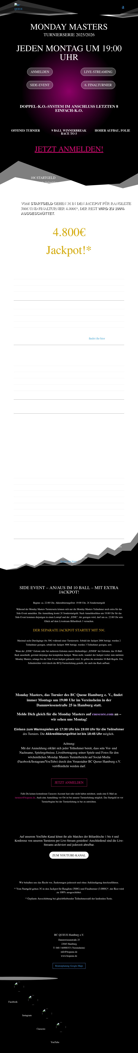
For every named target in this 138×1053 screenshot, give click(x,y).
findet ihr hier (97, 338)
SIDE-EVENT (39, 85)
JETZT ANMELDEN (69, 782)
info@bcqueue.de (69, 951)
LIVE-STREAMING (98, 71)
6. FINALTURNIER (98, 85)
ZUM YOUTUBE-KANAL (69, 855)
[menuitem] (69, 987)
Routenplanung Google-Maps (69, 965)
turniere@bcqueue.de (25, 797)
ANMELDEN (40, 71)
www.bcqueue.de (69, 955)
